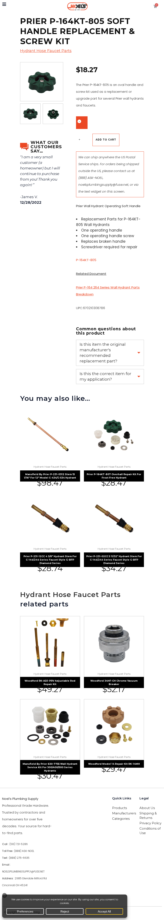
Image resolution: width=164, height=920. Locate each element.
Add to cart (106, 139)
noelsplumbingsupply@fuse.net (103, 184)
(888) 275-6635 (19, 858)
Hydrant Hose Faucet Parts (46, 50)
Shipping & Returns (148, 815)
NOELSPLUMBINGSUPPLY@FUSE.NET (23, 871)
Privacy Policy (150, 823)
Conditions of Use (150, 830)
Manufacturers (123, 813)
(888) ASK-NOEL (90, 177)
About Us (147, 808)
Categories (121, 819)
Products (119, 808)
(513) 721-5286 (18, 844)
